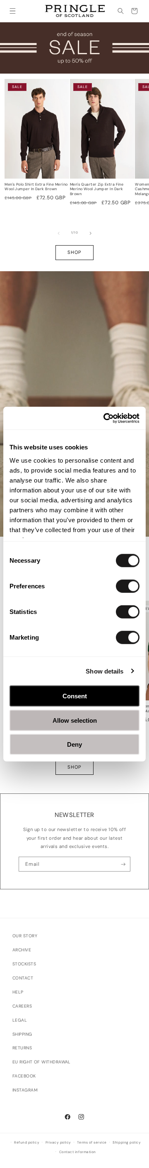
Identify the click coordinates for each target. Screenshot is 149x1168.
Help (18, 992)
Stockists (24, 964)
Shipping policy (127, 1142)
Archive (21, 950)
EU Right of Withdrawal (41, 1062)
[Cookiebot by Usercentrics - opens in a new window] (105, 418)
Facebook (24, 1076)
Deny (74, 744)
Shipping (22, 1034)
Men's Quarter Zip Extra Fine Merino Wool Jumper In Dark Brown (97, 189)
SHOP (74, 252)
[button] (12, 11)
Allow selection (75, 720)
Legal (19, 1020)
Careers (22, 1006)
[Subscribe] (123, 864)
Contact (22, 978)
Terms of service (91, 1142)
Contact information (77, 1152)
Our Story (24, 936)
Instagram (25, 1090)
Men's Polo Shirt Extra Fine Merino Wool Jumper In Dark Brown (36, 187)
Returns (22, 1048)
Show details (104, 670)
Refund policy (26, 1142)
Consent (74, 696)
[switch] (127, 586)
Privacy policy (58, 1142)
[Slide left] (59, 233)
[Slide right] (91, 233)
